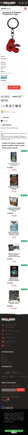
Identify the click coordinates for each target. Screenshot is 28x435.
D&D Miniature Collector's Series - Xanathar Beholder (14, 279)
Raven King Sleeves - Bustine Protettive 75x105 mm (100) (14, 233)
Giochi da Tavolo (6, 8)
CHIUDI (26, 411)
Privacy (16, 421)
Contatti (5, 355)
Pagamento (5, 361)
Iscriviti (20, 390)
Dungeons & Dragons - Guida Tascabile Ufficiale (14, 188)
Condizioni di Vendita (8, 363)
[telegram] (20, 106)
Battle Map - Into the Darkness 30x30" (14, 303)
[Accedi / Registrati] (22, 2)
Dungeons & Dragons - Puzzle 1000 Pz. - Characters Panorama (14, 255)
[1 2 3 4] (14, 84)
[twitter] (13, 106)
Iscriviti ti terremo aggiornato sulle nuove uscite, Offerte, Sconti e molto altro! (13, 393)
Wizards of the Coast (6, 73)
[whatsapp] (10, 106)
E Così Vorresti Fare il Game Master (14, 164)
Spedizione (5, 359)
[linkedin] (16, 106)
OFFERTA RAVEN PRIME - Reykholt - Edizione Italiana (14, 209)
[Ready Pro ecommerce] (14, 432)
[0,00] (26, 2)
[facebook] (7, 106)
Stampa (5, 121)
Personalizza (14, 426)
